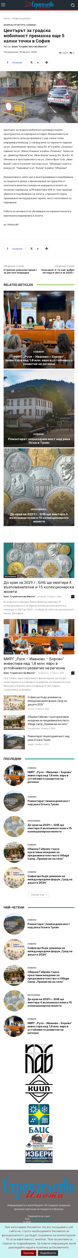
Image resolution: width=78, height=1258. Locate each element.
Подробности (48, 1252)
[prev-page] (6, 533)
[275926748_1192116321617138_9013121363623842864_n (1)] (39, 1088)
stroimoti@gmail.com (43, 1221)
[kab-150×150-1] (39, 1058)
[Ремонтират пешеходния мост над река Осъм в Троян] (39, 408)
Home (7, 18)
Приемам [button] (28, 1252)
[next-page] (11, 533)
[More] (46, 62)
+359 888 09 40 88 (42, 1219)
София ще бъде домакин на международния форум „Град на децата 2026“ (47, 701)
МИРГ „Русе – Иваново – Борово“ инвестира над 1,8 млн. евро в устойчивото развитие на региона (39, 360)
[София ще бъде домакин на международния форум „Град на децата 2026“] (14, 702)
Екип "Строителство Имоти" (29, 46)
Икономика (38, 509)
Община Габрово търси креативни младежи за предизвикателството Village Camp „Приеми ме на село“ (48, 720)
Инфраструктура (21, 18)
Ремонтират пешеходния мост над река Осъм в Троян (39, 440)
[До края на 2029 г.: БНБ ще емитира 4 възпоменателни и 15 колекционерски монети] (39, 487)
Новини (31, 25)
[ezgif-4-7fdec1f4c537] (39, 1148)
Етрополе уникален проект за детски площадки (20, 271)
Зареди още (37, 894)
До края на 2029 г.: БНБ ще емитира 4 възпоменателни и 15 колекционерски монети (39, 517)
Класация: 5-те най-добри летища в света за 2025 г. (57, 271)
